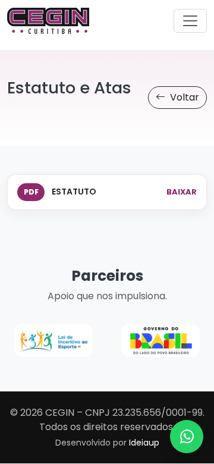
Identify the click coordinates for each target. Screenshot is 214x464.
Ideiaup (144, 443)
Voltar (183, 97)
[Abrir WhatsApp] (186, 436)
